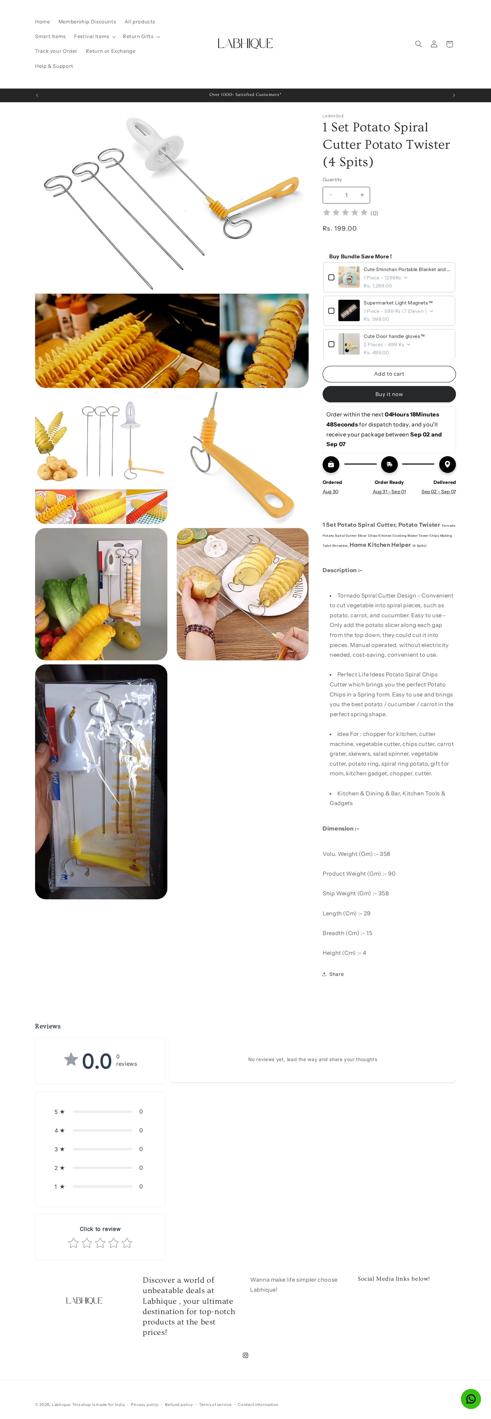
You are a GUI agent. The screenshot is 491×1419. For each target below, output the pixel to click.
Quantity (332, 179)
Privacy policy (145, 1404)
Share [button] (336, 974)
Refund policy (179, 1404)
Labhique (61, 1404)
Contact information (258, 1404)
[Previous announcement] (37, 95)
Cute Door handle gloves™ (394, 336)
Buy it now (389, 394)
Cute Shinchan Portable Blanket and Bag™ (407, 269)
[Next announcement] (454, 95)
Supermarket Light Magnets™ (398, 302)
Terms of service (215, 1404)
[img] (345, 213)
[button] (94, 36)
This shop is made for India (98, 1404)
